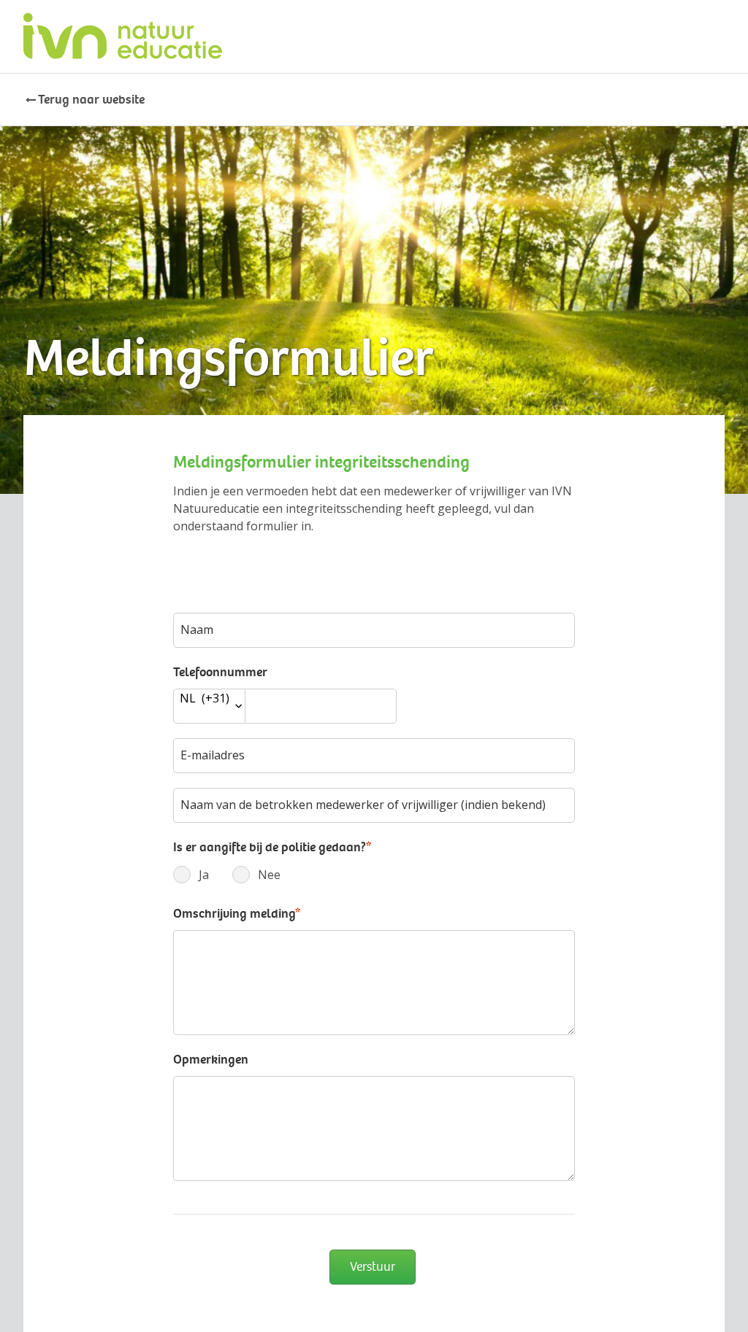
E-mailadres (212, 755)
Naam (196, 630)
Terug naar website (91, 99)
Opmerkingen (210, 1059)
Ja (186, 874)
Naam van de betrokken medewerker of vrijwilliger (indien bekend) (363, 805)
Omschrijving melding (236, 913)
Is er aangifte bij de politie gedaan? (272, 847)
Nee (245, 874)
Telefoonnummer (220, 672)
